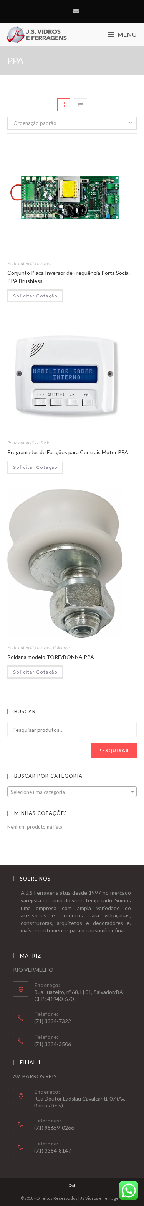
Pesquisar (113, 750)
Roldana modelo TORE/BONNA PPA (50, 657)
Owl (72, 1185)
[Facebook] (67, 11)
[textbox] (72, 792)
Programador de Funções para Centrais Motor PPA (67, 452)
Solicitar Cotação (35, 296)
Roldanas (61, 647)
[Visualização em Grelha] (63, 104)
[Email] (76, 11)
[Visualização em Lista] (80, 104)
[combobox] (72, 791)
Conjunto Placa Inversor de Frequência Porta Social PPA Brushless (68, 276)
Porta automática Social (29, 263)
